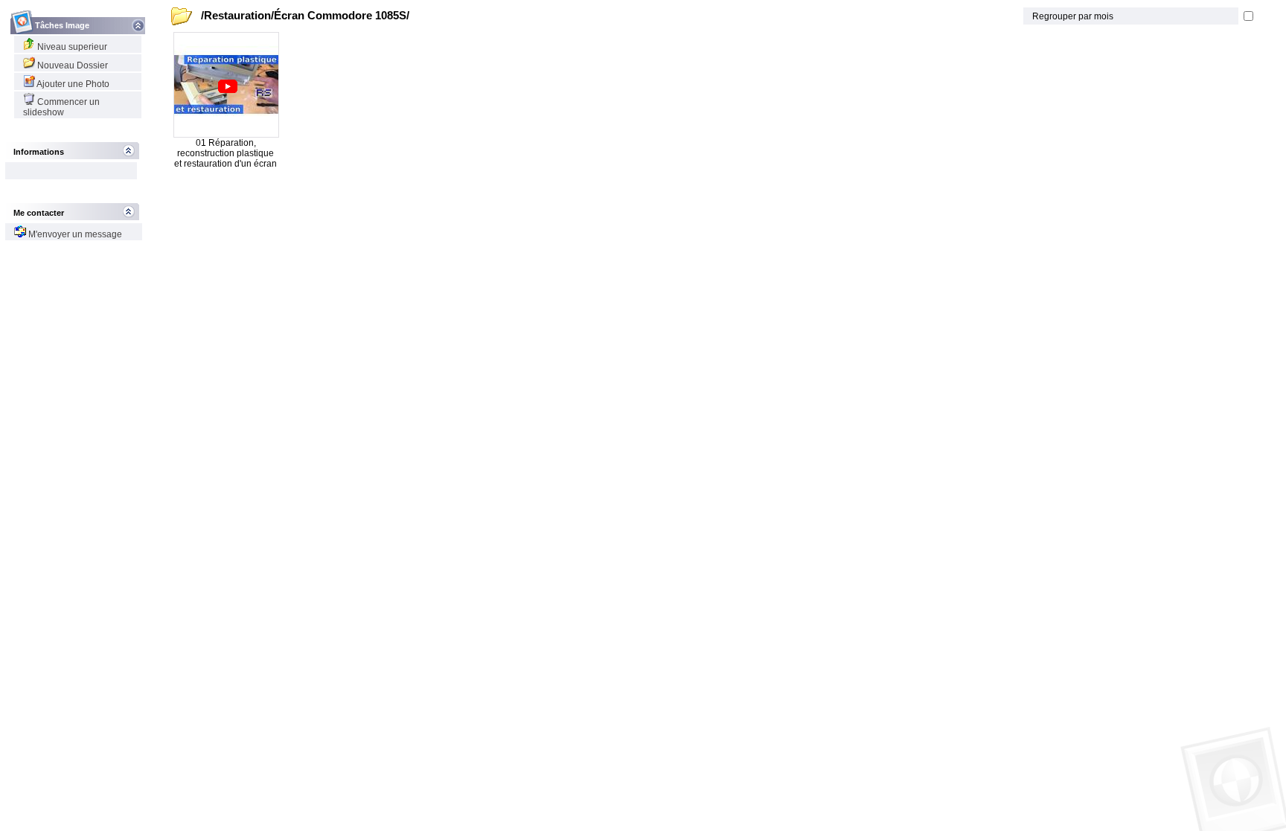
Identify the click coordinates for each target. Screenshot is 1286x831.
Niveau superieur (71, 47)
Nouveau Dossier (71, 65)
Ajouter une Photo (72, 84)
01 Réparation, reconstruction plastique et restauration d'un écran (225, 153)
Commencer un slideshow (61, 107)
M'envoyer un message (74, 234)
